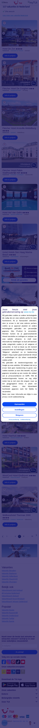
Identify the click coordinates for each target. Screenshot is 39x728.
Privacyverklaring (14, 419)
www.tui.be (29, 312)
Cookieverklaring (25, 419)
